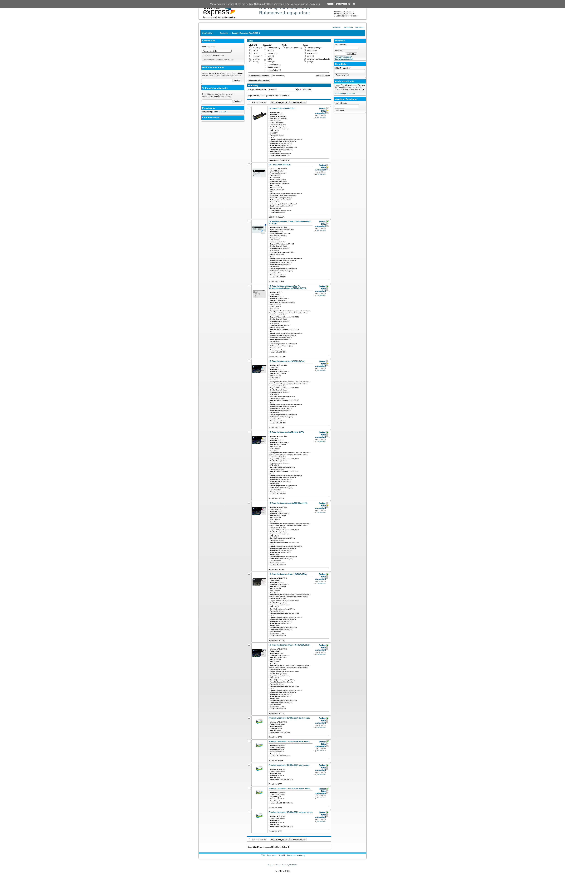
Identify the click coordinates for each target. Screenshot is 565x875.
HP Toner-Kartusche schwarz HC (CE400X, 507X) (289, 645)
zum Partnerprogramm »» (345, 93)
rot (255, 51)
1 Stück (257, 48)
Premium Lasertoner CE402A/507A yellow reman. (289, 789)
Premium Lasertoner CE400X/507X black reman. (289, 741)
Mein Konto (348, 27)
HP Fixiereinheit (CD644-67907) (282, 108)
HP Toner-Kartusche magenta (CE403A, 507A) (288, 503)
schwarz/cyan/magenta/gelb (319, 59)
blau (255, 62)
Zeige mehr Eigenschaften (258, 80)
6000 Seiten (273, 48)
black (256, 59)
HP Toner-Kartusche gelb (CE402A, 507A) (286, 432)
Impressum (271, 855)
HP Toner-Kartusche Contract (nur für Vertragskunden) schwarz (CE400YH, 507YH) (287, 287)
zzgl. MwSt (220, 112)
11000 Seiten (273, 65)
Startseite (224, 33)
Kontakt (282, 855)
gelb (255, 53)
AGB (263, 855)
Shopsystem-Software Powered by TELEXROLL (282, 865)
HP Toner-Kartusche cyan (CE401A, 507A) (286, 361)
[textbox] (217, 101)
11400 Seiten (273, 70)
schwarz (257, 56)
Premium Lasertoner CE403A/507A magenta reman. (291, 812)
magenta (311, 53)
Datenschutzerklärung (296, 855)
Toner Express (313, 48)
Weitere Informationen (338, 4)
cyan (310, 56)
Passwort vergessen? (343, 57)
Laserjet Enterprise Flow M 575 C (246, 33)
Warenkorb (359, 27)
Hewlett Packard (293, 48)
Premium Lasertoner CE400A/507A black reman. (289, 718)
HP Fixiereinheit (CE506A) (280, 165)
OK (354, 4)
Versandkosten (321, 117)
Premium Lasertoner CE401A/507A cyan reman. (289, 765)
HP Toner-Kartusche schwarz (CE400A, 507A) (288, 574)
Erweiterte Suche (323, 76)
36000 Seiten (273, 67)
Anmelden (337, 27)
